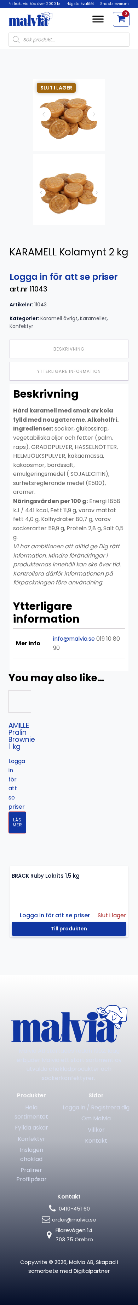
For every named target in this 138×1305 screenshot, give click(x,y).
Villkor (96, 1130)
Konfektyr (21, 326)
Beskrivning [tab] (69, 349)
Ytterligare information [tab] (69, 371)
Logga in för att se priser (64, 277)
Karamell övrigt (58, 318)
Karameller (93, 318)
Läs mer (17, 822)
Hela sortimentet (31, 1112)
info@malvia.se (74, 639)
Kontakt (96, 1141)
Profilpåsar (31, 1179)
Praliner (31, 1170)
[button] (121, 19)
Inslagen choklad (31, 1154)
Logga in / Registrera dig (96, 1107)
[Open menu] (98, 19)
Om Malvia (96, 1118)
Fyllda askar (31, 1128)
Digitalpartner (92, 1271)
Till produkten (69, 928)
